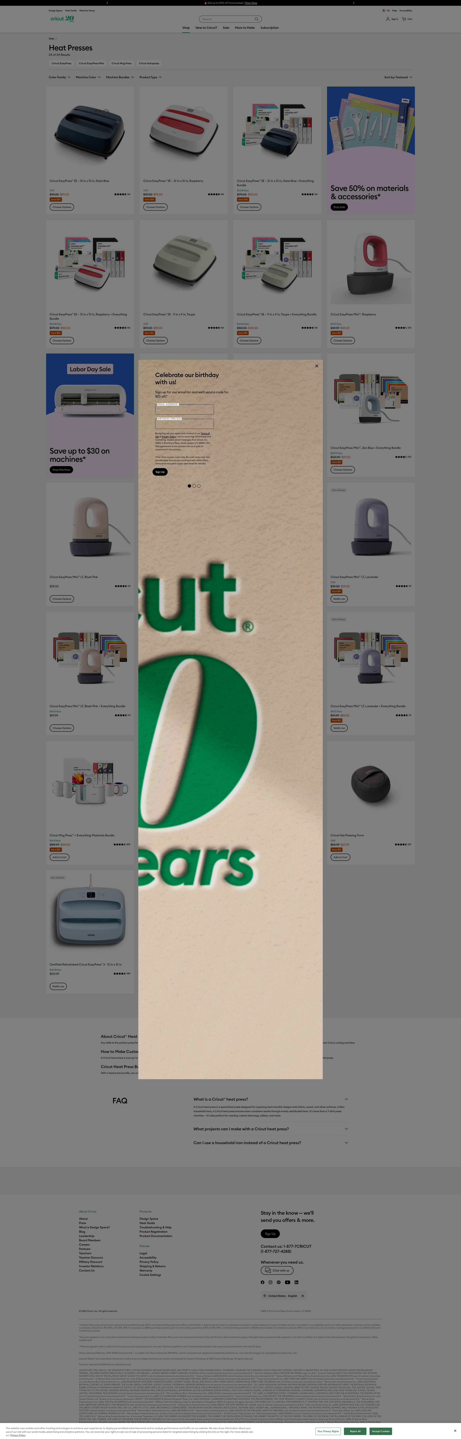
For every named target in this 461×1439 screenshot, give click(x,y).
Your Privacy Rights (328, 1431)
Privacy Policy (169, 436)
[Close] (316, 366)
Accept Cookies (381, 1431)
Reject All (355, 1431)
